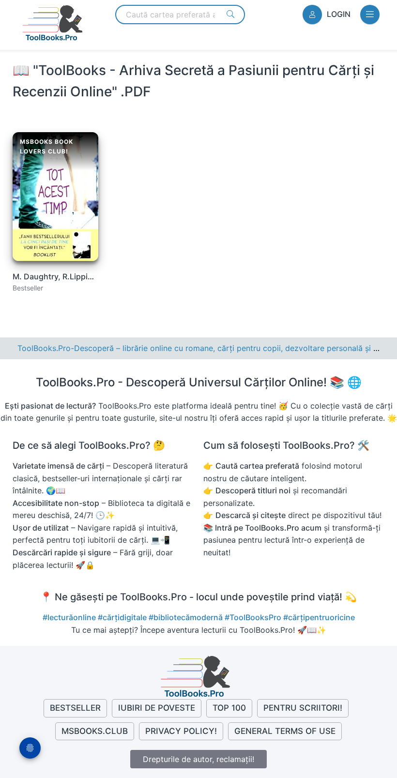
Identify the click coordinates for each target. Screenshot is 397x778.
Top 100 (229, 708)
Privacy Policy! (181, 731)
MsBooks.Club (94, 731)
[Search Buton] (230, 14)
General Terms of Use (285, 731)
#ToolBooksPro (254, 617)
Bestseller (75, 708)
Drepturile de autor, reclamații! (198, 759)
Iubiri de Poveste (156, 708)
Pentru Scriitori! (302, 708)
